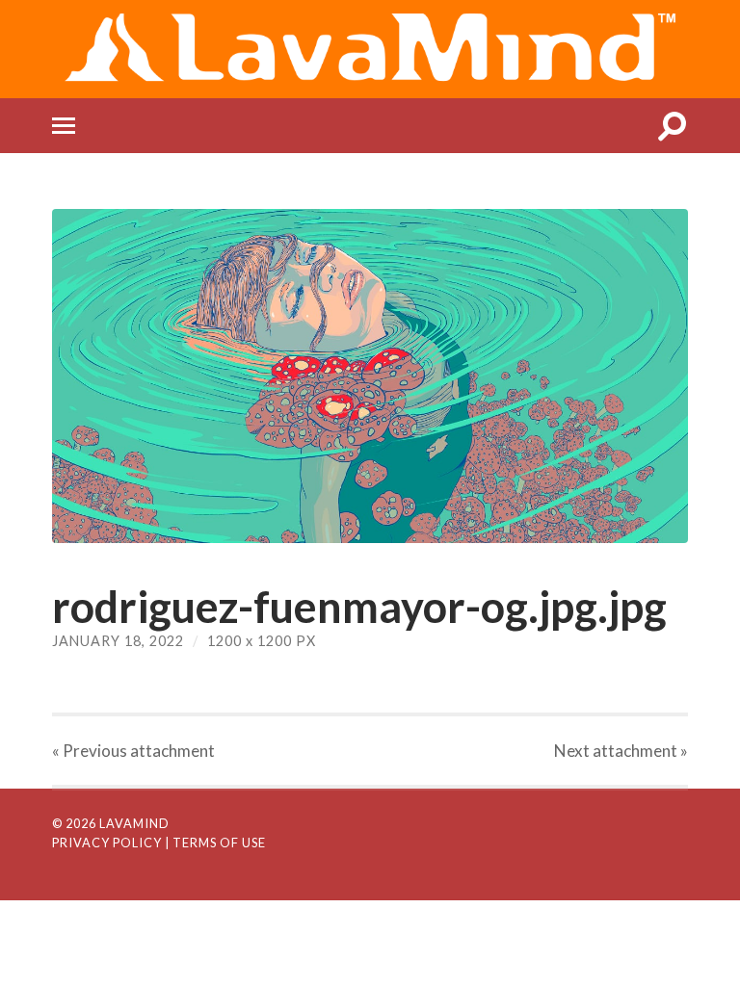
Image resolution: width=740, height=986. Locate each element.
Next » (621, 750)
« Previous (133, 750)
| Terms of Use (215, 842)
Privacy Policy (107, 842)
